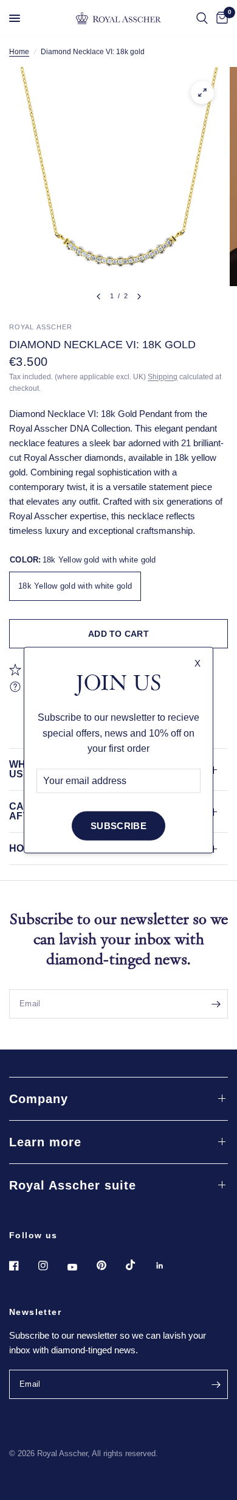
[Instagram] (51, 1265)
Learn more (45, 1142)
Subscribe (118, 826)
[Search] (202, 18)
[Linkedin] (168, 1265)
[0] (220, 18)
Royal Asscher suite (72, 1185)
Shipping (162, 377)
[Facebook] (22, 1265)
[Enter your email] (216, 1003)
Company (38, 1099)
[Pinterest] (110, 1265)
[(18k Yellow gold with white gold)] (202, 92)
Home (19, 51)
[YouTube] (80, 1266)
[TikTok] (139, 1265)
